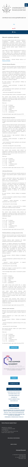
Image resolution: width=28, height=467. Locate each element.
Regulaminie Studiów (6, 60)
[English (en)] (14, 27)
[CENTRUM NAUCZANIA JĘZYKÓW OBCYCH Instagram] (14, 24)
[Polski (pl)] (13, 27)
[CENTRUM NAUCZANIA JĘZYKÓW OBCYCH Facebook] (13, 24)
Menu (15, 32)
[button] (26, 5)
